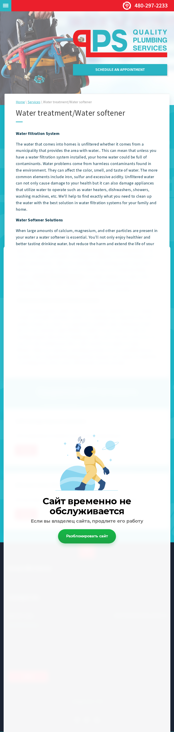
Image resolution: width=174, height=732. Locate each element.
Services (34, 102)
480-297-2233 (151, 6)
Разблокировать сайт (87, 536)
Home (20, 102)
